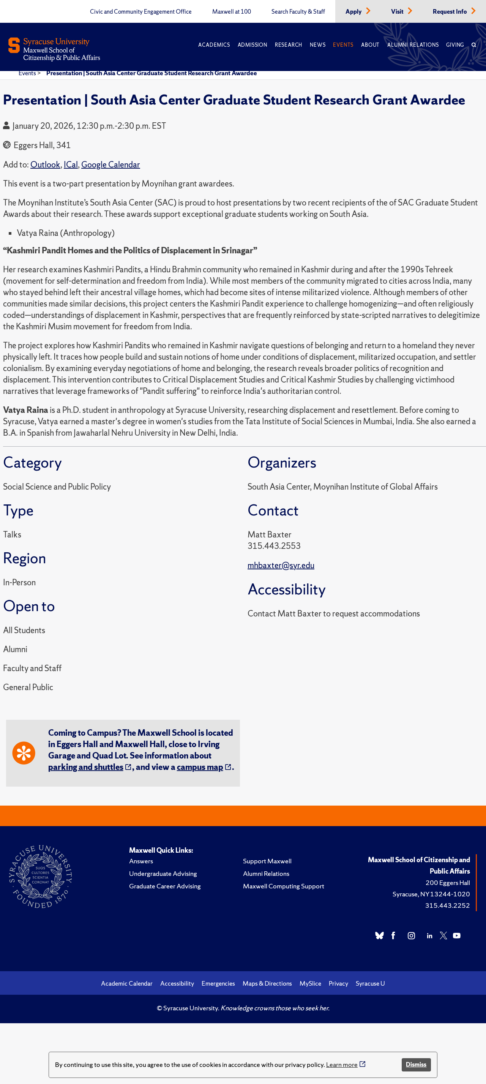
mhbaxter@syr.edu (281, 565)
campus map (200, 767)
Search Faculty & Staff (298, 12)
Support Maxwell (267, 860)
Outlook (45, 164)
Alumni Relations (413, 45)
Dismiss (416, 1064)
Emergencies (218, 983)
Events (343, 45)
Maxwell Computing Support (283, 886)
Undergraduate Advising (163, 873)
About (370, 45)
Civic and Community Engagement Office (141, 12)
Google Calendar (110, 164)
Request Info (450, 12)
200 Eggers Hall (448, 882)
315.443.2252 (447, 905)
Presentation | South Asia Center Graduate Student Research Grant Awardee (151, 73)
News (317, 45)
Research (288, 45)
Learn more (342, 1064)
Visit (398, 12)
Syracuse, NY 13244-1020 (431, 894)
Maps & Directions (267, 983)
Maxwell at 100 (231, 12)
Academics (214, 45)
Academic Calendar (127, 983)
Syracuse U (370, 983)
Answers (141, 860)
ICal (71, 164)
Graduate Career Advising (165, 886)
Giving (455, 45)
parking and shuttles (85, 767)
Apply (354, 12)
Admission (252, 45)
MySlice (310, 983)
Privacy (338, 983)
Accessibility (177, 983)
